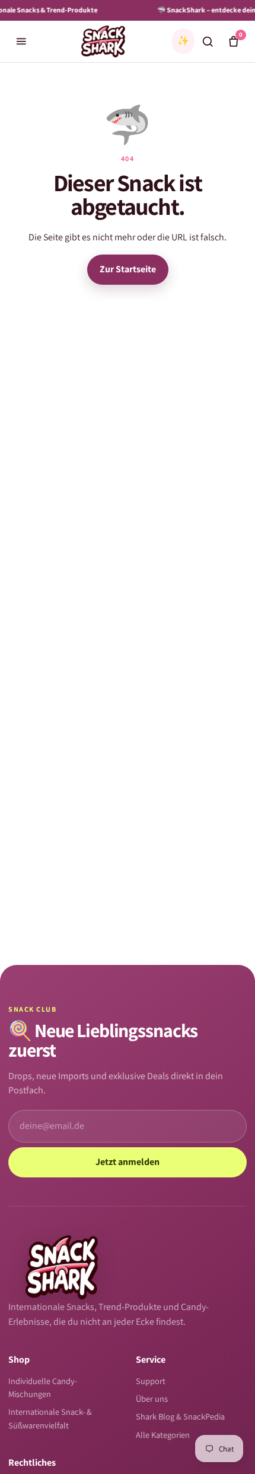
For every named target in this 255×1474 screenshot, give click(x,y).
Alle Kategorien (163, 1434)
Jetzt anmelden (127, 1162)
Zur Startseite (128, 269)
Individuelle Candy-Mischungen (42, 1387)
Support (150, 1380)
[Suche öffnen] (208, 41)
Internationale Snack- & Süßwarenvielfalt (50, 1418)
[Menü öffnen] (21, 41)
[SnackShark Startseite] (103, 41)
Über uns (152, 1398)
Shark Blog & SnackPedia (180, 1416)
